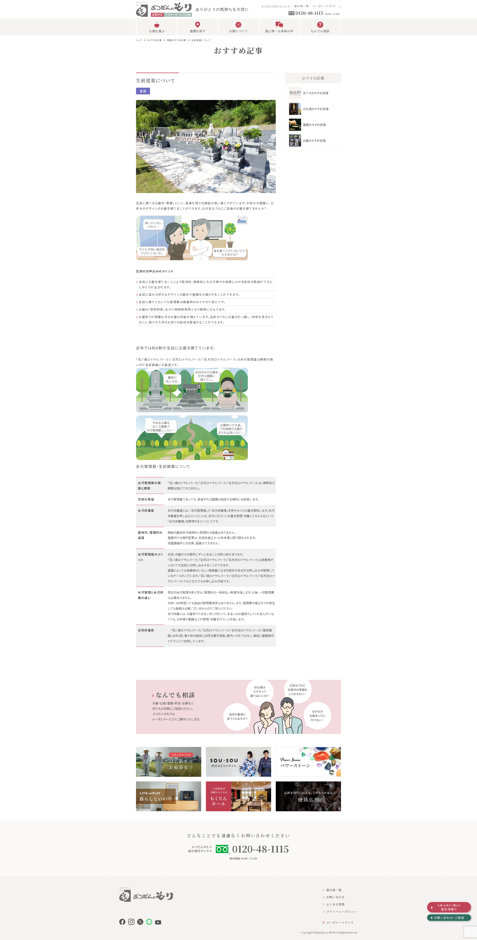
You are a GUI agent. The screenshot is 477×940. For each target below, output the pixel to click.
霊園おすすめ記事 (176, 40)
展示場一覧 (301, 6)
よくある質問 (335, 904)
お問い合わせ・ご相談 (449, 917)
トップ (139, 40)
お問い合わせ (335, 897)
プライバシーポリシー (341, 912)
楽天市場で (449, 907)
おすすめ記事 (154, 40)
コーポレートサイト (324, 6)
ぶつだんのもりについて (275, 6)
